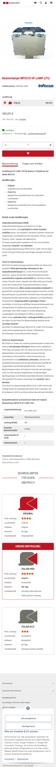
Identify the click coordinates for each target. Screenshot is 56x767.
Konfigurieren (28, 726)
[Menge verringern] (5, 145)
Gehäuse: (8, 527)
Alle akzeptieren (28, 718)
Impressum (9, 759)
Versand (22, 119)
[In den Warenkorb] (4, 12)
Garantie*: (8, 531)
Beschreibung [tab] (10, 163)
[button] (40, 3)
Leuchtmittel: (9, 523)
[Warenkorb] (51, 3)
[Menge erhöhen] (50, 145)
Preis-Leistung (10, 518)
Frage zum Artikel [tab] (32, 163)
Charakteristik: (10, 536)
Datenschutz (22, 759)
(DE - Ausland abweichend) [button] (34, 134)
